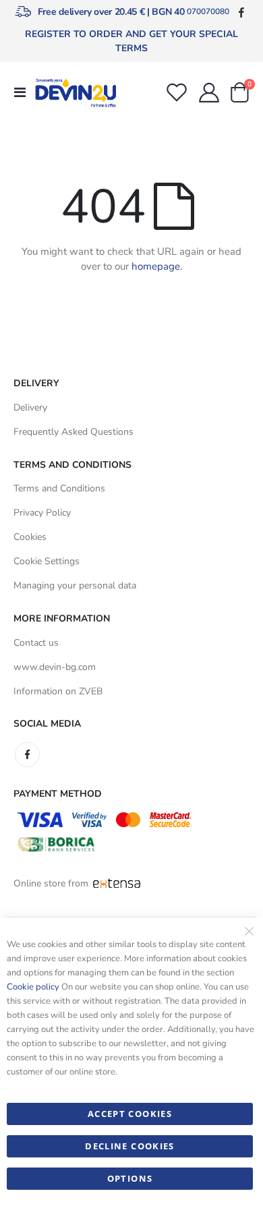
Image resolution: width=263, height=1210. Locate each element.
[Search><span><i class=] (147, 89)
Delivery (30, 407)
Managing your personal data (74, 585)
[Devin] (75, 93)
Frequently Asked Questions (73, 431)
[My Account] (209, 92)
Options (129, 1178)
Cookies (30, 537)
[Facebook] (241, 11)
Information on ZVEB (58, 691)
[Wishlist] (176, 92)
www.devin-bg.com (54, 667)
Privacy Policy (42, 512)
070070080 (208, 11)
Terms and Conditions (59, 488)
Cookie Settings (46, 561)
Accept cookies (130, 1114)
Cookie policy (33, 987)
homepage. (157, 266)
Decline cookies (129, 1146)
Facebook (27, 754)
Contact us (36, 642)
